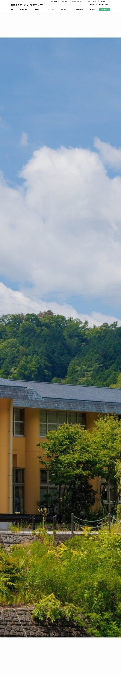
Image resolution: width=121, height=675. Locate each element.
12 (73, 669)
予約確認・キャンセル (91, 1)
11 (70, 669)
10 (68, 669)
